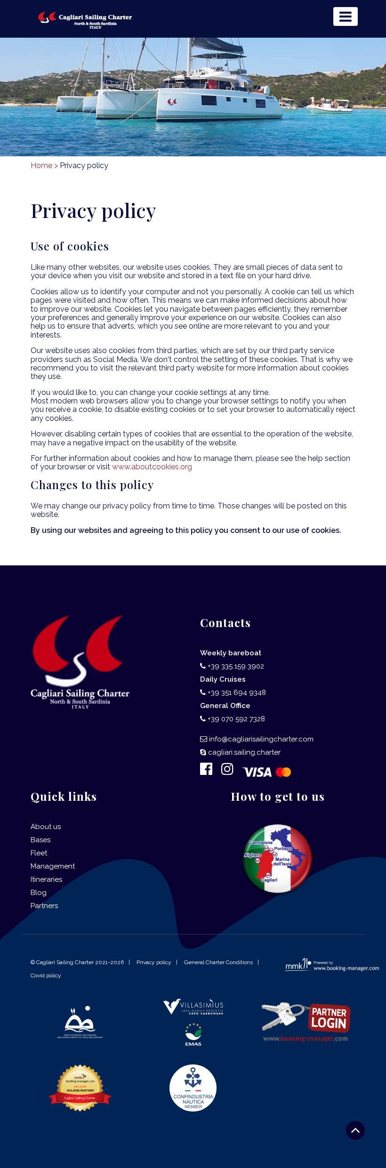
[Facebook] (209, 771)
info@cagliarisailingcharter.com (261, 739)
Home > (44, 165)
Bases (40, 840)
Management (53, 866)
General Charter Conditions (218, 962)
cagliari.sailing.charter (244, 752)
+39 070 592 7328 (236, 719)
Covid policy (46, 975)
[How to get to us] (278, 859)
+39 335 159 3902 (236, 666)
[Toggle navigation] (345, 16)
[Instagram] (231, 771)
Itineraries (46, 879)
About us (46, 826)
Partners (44, 906)
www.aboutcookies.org (152, 466)
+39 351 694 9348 (237, 692)
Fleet (39, 853)
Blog (39, 892)
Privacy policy (154, 962)
